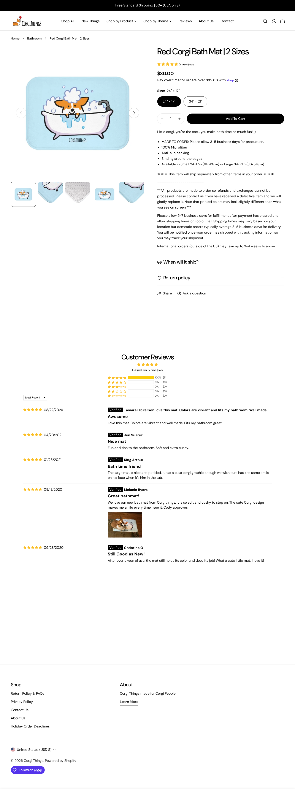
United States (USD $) (34, 749)
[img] (32, 410)
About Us (18, 718)
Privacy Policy (22, 701)
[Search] (265, 21)
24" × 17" (169, 101)
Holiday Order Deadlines (30, 726)
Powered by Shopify (60, 760)
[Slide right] (134, 113)
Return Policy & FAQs (27, 693)
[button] (168, 64)
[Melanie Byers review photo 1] (125, 525)
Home (15, 38)
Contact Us (20, 710)
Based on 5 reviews (147, 370)
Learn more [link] (129, 701)
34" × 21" (195, 101)
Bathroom (34, 38)
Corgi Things (33, 760)
